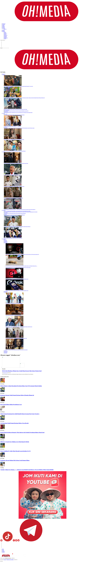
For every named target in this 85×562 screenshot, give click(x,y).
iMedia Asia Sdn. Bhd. (10, 559)
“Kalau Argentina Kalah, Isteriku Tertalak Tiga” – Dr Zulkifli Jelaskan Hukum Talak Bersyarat (19, 326)
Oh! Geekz (5, 242)
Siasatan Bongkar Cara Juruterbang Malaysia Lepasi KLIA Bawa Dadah (14, 186)
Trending (3, 74)
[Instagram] (1, 541)
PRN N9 (5, 29)
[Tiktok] (8, 541)
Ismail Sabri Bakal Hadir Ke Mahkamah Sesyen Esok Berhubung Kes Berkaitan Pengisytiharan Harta (18, 112)
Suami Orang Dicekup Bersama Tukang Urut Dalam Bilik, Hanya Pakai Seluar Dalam (16, 163)
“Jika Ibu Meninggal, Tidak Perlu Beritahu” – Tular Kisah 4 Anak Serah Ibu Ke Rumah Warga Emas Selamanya (19, 209)
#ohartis (3, 25)
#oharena (3, 30)
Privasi (3, 550)
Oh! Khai (5, 350)
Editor (3, 549)
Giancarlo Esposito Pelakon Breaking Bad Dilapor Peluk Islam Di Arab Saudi (16, 349)
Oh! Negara (3, 210)
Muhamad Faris (5, 372)
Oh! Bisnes (5, 241)
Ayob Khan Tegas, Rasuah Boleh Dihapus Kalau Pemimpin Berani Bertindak (15, 213)
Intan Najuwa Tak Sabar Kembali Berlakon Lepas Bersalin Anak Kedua (14, 139)
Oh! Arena (5, 240)
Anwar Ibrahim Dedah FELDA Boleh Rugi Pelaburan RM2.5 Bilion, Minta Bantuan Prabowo (17, 226)
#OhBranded (6, 37)
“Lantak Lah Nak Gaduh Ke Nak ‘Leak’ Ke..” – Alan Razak (12, 126)
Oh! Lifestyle (6, 351)
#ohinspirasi (5, 35)
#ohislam (3, 26)
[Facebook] (14, 541)
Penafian (3, 551)
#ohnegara (3, 28)
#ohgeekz (3, 27)
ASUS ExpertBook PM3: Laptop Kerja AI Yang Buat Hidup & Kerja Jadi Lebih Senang (18, 267)
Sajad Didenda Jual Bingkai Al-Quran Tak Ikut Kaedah (13, 315)
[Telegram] (31, 541)
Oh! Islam (5, 292)
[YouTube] (18, 541)
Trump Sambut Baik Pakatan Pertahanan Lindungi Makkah (14, 303)
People (5, 559)
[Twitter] (16, 541)
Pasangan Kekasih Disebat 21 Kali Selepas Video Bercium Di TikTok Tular (16, 338)
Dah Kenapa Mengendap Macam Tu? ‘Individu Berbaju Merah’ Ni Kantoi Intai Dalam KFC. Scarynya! (18, 86)
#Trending (3, 24)
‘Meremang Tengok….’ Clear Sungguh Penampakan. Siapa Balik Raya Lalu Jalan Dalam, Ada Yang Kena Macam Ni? (22, 254)
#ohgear (5, 32)
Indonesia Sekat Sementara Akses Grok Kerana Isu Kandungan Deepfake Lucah (17, 290)
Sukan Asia (3, 23)
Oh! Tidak (3, 151)
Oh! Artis (3, 113)
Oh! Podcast (5, 352)
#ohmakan (5, 36)
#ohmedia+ (3, 31)
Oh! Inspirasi (6, 291)
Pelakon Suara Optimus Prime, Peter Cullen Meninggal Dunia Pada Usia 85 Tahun (15, 109)
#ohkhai (5, 38)
